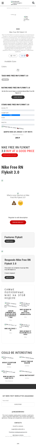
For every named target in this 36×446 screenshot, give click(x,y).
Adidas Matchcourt (27, 375)
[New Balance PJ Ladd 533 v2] (9, 372)
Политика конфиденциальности (18, 432)
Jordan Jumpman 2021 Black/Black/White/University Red (10, 314)
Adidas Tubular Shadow (27, 362)
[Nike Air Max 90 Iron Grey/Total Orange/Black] (25, 305)
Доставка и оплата (18, 435)
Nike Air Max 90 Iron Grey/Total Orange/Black (25, 312)
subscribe (18, 404)
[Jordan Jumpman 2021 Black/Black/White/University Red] (10, 305)
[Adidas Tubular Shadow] (27, 358)
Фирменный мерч (18, 134)
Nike (14, 8)
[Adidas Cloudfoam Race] (9, 358)
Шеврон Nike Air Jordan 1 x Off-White (18, 132)
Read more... (10, 241)
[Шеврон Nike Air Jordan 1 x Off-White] (18, 128)
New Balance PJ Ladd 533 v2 (9, 377)
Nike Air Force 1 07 (10, 329)
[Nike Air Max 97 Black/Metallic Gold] (25, 326)
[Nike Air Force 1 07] (10, 325)
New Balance (9, 381)
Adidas (9, 367)
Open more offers (9, 155)
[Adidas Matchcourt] (27, 372)
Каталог (9, 8)
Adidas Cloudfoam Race (9, 363)
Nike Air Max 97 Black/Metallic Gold (25, 332)
